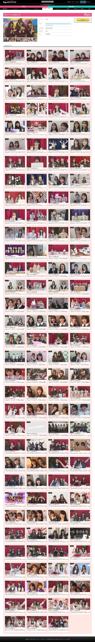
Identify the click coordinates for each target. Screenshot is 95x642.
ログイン (83, 19)
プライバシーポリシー (41, 639)
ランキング (16, 8)
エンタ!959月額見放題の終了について (47, 4)
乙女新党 (60, 23)
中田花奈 (52, 23)
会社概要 (27, 639)
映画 (89, 8)
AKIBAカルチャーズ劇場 (79, 8)
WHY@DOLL (64, 23)
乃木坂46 (56, 23)
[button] (36, 19)
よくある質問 (67, 639)
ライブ (58, 8)
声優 (68, 8)
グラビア (36, 8)
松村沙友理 (48, 23)
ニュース (26, 8)
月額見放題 (5, 8)
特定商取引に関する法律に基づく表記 (55, 639)
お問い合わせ (33, 639)
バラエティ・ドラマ (47, 8)
